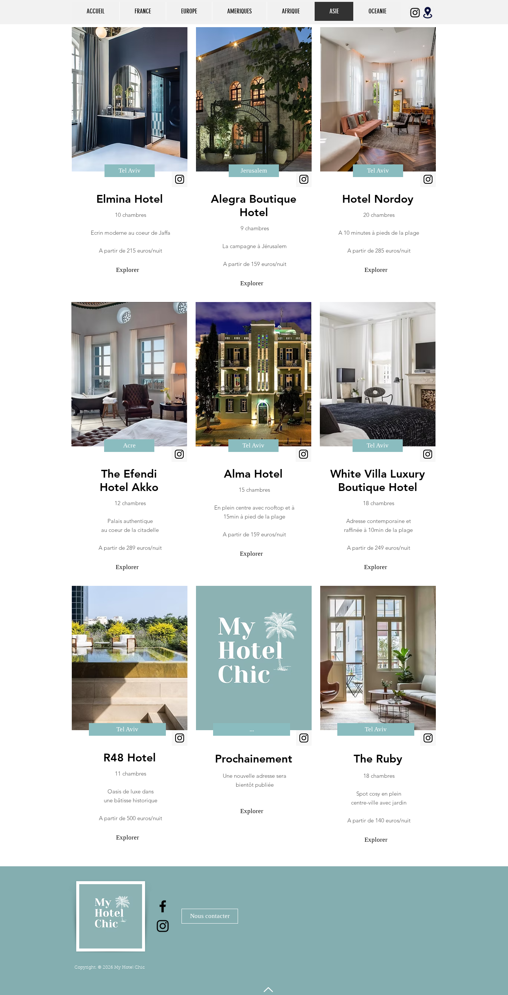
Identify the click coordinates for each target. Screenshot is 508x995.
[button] (130, 170)
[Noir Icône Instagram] (415, 12)
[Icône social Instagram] (179, 179)
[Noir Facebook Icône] (163, 906)
